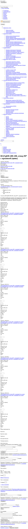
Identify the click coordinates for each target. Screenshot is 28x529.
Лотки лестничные (10, 31)
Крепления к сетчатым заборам (13, 72)
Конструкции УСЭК (10, 58)
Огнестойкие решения (8, 97)
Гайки (7, 130)
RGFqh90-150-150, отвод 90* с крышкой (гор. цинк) (12, 395)
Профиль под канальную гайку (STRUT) (15, 52)
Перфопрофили (6, 47)
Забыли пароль (16, 506)
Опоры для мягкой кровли (12, 86)
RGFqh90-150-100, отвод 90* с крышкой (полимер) (12, 250)
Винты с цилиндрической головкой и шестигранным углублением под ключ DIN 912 (16, 121)
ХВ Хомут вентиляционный (12, 123)
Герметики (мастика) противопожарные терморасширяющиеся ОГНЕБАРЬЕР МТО (15, 102)
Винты (7, 117)
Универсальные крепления (12, 64)
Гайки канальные (10, 129)
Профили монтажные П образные (13, 50)
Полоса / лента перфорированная (13, 57)
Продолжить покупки (14, 527)
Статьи (4, 14)
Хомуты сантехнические (11, 122)
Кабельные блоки (10, 66)
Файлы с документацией (12, 186)
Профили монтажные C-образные (13, 51)
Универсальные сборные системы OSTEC (15, 82)
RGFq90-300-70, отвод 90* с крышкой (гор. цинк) (12, 322)
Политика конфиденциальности (19, 489)
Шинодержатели (7, 107)
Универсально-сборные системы (13, 78)
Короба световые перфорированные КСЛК (15, 43)
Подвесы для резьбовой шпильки (13, 85)
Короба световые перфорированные (14, 41)
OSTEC (2, 139)
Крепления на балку (10, 90)
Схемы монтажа (6, 11)
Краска (5, 137)
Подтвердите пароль (17, 515)
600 (13, 168)
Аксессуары (8, 46)
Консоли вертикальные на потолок (14, 83)
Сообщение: (3, 451)
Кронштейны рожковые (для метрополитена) (16, 73)
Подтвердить (3, 2)
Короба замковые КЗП (11, 37)
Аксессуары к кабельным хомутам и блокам (16, 65)
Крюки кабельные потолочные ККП (14, 94)
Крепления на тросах (10, 93)
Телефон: (20, 445)
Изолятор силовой (10, 110)
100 (8, 166)
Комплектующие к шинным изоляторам (15, 113)
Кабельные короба (7, 33)
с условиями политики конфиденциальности (13, 464)
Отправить (3, 452)
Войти (2, 508)
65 (3, 166)
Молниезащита (6, 103)
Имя (1, 512)
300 (8, 168)
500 (12, 168)
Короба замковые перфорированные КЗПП (15, 38)
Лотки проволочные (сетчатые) (13, 32)
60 (2, 166)
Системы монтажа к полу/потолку (11, 80)
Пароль (17, 504)
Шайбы (7, 131)
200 (11, 166)
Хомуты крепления (10, 136)
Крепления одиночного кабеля (13, 61)
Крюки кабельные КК (11, 79)
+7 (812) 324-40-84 (5, 484)
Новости (5, 12)
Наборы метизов (9, 135)
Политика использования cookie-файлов (9, 490)
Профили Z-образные (11, 55)
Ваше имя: (3, 445)
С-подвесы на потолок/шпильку (13, 87)
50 (1, 166)
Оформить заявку (4, 177)
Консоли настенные (10, 71)
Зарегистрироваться (5, 520)
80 (6, 166)
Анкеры (8, 133)
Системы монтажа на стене (9, 67)
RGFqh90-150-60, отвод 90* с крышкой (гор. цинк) (12, 359)
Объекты (5, 15)
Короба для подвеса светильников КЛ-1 (15, 45)
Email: (14, 447)
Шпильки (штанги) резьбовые (12, 134)
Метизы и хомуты (7, 114)
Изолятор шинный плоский (12, 109)
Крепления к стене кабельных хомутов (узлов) (16, 76)
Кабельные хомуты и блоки (9, 59)
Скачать (5, 16)
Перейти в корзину (5, 527)
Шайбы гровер (9, 119)
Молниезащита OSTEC (11, 106)
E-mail (2, 504)
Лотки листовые (9, 30)
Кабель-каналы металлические (13, 36)
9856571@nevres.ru (5, 477)
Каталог (2, 24)
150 (9, 166)
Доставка (5, 17)
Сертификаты (4, 186)
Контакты (5, 18)
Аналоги (20, 186)
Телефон (19, 458)
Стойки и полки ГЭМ (11, 69)
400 (10, 168)
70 (4, 166)
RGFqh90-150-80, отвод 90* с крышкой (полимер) (12, 214)
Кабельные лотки (7, 27)
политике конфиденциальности (20, 454)
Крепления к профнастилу (12, 89)
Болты (7, 116)
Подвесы (8, 88)
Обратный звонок (6, 21)
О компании (6, 10)
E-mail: (14, 459)
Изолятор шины (9, 112)
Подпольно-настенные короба (12, 44)
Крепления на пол (10, 92)
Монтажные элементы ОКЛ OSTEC (14, 100)
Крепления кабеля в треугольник (13, 62)
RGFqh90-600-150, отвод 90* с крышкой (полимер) (12, 286)
